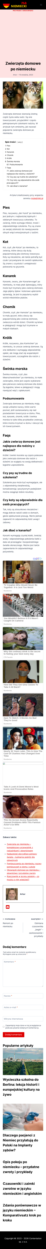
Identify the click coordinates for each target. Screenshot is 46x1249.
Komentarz (10, 962)
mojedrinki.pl (37, 198)
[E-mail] (7, 908)
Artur (15, 75)
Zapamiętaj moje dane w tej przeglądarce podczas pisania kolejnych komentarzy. (23, 1026)
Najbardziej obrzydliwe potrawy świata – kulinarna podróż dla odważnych (22, 857)
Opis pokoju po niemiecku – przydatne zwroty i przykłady (21, 1167)
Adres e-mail (11, 1007)
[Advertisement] (23, 37)
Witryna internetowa (13, 1019)
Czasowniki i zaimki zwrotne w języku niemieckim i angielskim (22, 1189)
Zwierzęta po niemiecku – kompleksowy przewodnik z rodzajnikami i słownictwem (20, 847)
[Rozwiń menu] (41, 5)
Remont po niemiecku (9, 923)
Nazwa (8, 996)
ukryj (20, 142)
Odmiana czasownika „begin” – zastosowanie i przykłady (36, 927)
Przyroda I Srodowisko (23, 10)
